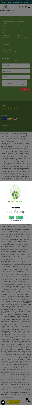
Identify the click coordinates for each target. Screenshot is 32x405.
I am (12, 217)
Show (3, 402)
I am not (19, 217)
